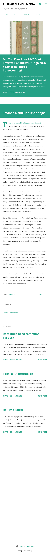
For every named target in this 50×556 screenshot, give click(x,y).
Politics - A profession (18, 374)
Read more (42, 360)
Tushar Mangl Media (19, 4)
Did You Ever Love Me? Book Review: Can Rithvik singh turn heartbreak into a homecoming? (24, 64)
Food (16, 14)
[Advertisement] (25, 463)
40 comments (16, 360)
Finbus (12, 294)
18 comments (16, 432)
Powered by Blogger (26, 546)
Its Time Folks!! (13, 410)
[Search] (40, 4)
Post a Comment (17, 92)
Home (5, 14)
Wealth (26, 14)
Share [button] (5, 92)
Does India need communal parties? (21, 335)
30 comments (16, 396)
